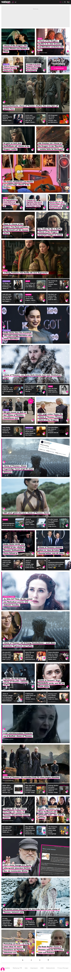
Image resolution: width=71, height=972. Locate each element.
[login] (3, 969)
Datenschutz (50, 968)
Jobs (26, 968)
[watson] (5, 2)
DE (60, 2)
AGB (41, 968)
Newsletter (6, 968)
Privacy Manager (62, 968)
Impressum (34, 968)
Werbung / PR (17, 968)
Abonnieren (59, 68)
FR (65, 2)
